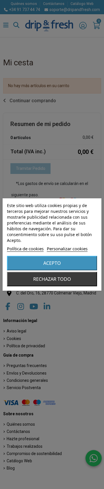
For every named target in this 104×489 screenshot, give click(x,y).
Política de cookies (25, 248)
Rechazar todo (52, 279)
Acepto (52, 263)
